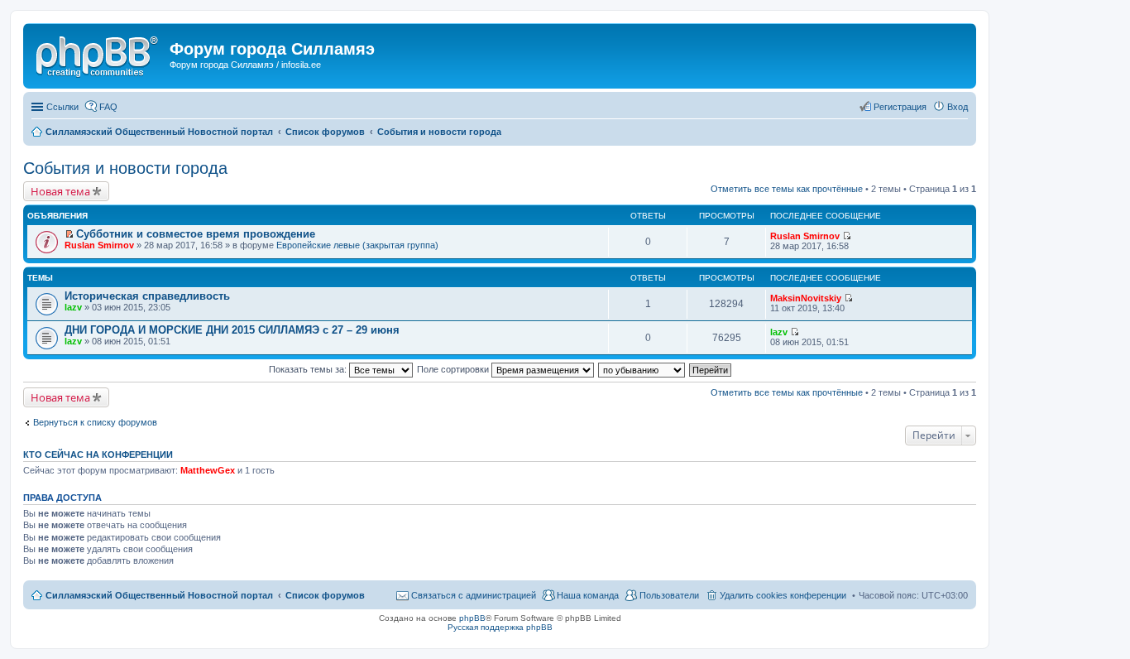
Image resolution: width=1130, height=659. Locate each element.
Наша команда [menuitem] (588, 595)
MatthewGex (207, 470)
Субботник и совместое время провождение (195, 234)
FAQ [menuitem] (108, 107)
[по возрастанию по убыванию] (642, 369)
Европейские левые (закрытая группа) (357, 245)
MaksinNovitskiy (805, 298)
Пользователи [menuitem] (669, 595)
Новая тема (60, 191)
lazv (73, 307)
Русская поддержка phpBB (500, 627)
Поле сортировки (454, 369)
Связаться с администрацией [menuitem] (473, 595)
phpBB (472, 618)
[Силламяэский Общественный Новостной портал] (98, 53)
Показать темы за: (309, 369)
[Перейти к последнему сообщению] (846, 236)
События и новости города (125, 168)
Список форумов (325, 595)
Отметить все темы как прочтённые (787, 189)
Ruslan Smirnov (99, 245)
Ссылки (62, 107)
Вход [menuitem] (957, 107)
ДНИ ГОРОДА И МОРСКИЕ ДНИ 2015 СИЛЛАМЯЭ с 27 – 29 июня (232, 330)
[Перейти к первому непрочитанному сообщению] (69, 234)
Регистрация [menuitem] (900, 107)
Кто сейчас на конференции (98, 454)
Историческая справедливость (147, 296)
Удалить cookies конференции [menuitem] (783, 595)
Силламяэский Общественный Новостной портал (159, 595)
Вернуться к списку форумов (95, 422)
